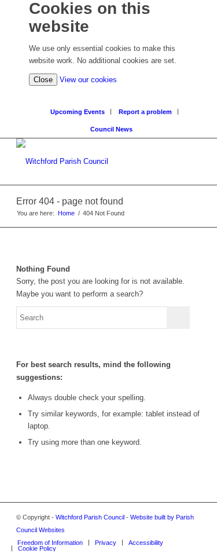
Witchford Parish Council (90, 517)
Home (66, 213)
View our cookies (88, 79)
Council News (111, 129)
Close (43, 79)
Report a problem (145, 111)
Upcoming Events (77, 111)
